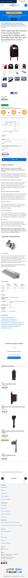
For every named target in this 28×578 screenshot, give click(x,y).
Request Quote (4, 487)
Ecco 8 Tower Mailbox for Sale (9, 384)
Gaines (3, 429)
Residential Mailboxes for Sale (9, 23)
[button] (26, 5)
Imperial (3, 453)
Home (2, 23)
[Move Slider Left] (2, 478)
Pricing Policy (4, 517)
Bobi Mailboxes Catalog (6, 327)
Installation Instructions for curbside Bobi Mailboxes (12, 322)
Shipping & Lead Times (6, 514)
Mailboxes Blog (4, 537)
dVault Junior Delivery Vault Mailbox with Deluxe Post (13, 407)
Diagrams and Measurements (7, 317)
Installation (3, 490)
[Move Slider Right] (25, 478)
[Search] (25, 9)
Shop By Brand (4, 493)
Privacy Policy (4, 508)
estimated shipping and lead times (17, 117)
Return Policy (3, 505)
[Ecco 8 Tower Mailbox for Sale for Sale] (14, 374)
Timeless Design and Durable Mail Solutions (10, 326)
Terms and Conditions (5, 511)
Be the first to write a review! (14, 357)
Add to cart (14, 159)
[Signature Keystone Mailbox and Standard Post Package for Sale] (14, 421)
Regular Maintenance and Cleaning (8, 320)
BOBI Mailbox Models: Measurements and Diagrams (12, 324)
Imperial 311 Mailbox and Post (9, 455)
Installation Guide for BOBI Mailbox (8, 319)
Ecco (2, 382)
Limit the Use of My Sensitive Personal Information (11, 525)
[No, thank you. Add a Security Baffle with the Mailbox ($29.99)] (14, 148)
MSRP (10, 15)
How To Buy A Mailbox (5, 499)
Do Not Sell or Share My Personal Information (10, 522)
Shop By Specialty (5, 496)
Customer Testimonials (5, 543)
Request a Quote (14, 12)
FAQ (2, 534)
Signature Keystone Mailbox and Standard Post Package (13, 431)
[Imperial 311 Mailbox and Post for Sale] (14, 445)
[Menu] (2, 5)
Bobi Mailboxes (5, 41)
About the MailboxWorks (6, 531)
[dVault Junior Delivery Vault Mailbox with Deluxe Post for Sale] (14, 397)
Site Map (3, 540)
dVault (3, 405)
